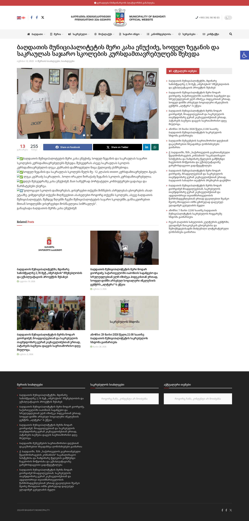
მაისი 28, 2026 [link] (99, 346)
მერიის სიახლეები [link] (49, 61)
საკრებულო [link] (80, 34)
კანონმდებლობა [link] (161, 34)
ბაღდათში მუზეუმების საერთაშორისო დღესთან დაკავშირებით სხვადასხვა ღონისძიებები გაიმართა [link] (198, 144)
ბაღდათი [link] (37, 34)
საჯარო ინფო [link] (131, 34)
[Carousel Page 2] (88, 135)
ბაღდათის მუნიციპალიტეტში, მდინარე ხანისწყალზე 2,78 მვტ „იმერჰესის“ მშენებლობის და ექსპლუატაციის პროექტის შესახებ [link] (49, 273)
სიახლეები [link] (68, 61)
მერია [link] (57, 34)
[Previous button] (23, 103)
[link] (244, 55)
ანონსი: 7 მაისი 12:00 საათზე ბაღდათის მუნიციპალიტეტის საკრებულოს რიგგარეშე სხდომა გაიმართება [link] (195, 213)
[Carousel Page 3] (91, 135)
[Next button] (152, 103)
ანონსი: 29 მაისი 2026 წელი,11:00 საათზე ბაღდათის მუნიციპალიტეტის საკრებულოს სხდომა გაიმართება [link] (119, 338)
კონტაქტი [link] (213, 34)
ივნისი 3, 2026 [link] (99, 289)
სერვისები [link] (188, 34)
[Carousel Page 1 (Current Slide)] (84, 135)
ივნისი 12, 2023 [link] (25, 61)
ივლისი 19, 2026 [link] (27, 281)
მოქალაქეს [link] (105, 34)
